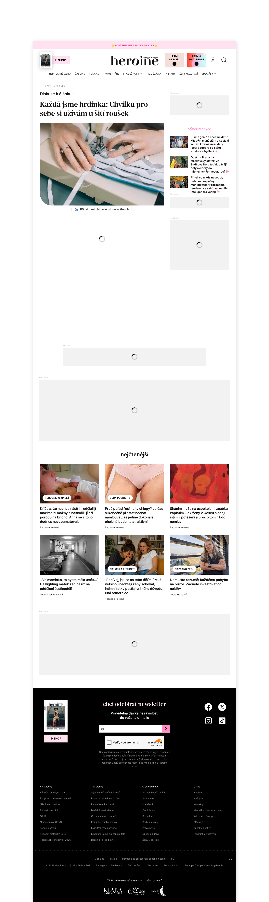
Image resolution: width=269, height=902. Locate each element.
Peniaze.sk (154, 865)
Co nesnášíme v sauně (103, 816)
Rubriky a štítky (202, 827)
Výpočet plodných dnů (52, 792)
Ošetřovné (45, 816)
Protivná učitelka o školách (106, 798)
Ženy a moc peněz (196, 57)
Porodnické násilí (57, 497)
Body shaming (150, 822)
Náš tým (198, 798)
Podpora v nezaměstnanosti (55, 798)
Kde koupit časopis (204, 816)
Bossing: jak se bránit (102, 839)
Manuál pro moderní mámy (208, 810)
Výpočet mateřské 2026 (53, 833)
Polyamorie (148, 827)
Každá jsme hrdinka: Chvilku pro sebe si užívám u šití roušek (94, 108)
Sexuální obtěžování (153, 792)
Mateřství (147, 804)
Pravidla (112, 858)
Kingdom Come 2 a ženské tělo (108, 833)
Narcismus (148, 798)
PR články (199, 822)
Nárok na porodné (50, 804)
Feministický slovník (205, 833)
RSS (172, 858)
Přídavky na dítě (49, 810)
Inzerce (198, 792)
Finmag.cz (101, 865)
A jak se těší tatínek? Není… (106, 792)
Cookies (99, 858)
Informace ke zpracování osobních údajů (143, 858)
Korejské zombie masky (104, 822)
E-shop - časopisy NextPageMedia (204, 865)
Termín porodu (48, 827)
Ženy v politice (150, 839)
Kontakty (199, 804)
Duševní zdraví (150, 833)
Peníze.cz (116, 865)
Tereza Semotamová (51, 594)
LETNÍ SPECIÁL (174, 57)
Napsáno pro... (184, 569)
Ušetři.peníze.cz (135, 865)
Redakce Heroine (49, 527)
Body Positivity (120, 497)
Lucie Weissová (178, 594)
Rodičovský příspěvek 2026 (55, 839)
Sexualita (147, 816)
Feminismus (148, 810)
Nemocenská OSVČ (51, 822)
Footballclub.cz (172, 865)
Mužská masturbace (102, 810)
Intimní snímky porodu (103, 804)
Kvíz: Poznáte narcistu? (104, 827)
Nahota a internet (122, 569)
